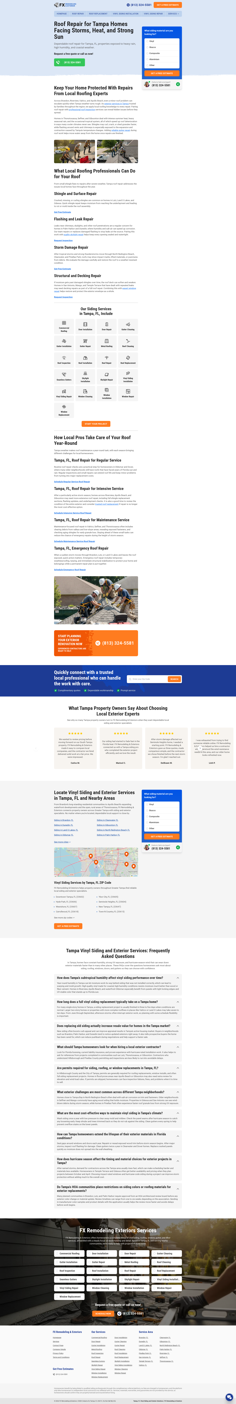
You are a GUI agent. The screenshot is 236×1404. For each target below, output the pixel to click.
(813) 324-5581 (72, 62)
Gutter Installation (98, 1345)
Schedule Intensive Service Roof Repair (72, 513)
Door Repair (95, 1341)
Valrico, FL (143, 1365)
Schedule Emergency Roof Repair (70, 569)
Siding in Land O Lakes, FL (66, 830)
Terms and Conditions (61, 1357)
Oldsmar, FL (143, 1349)
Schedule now (103, 1313)
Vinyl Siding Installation (126, 13)
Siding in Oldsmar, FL (63, 835)
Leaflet (135, 876)
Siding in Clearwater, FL (107, 820)
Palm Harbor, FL (166, 1349)
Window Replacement (99, 1377)
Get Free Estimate (62, 212)
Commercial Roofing (99, 1338)
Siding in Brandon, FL (63, 820)
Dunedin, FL (143, 1341)
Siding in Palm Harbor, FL (108, 835)
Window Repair (120, 1373)
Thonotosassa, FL (166, 1361)
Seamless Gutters (98, 1361)
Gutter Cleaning (120, 1341)
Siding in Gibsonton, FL (107, 825)
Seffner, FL (164, 1357)
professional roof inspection (82, 109)
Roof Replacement (98, 13)
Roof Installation (121, 1353)
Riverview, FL (165, 1353)
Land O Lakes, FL (145, 1345)
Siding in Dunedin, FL (63, 825)
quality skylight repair (73, 234)
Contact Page (58, 1345)
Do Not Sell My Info (109, 1401)
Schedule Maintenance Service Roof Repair (74, 541)
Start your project (96, 424)
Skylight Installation (122, 1361)
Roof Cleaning (120, 1349)
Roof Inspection (97, 1353)
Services (172, 13)
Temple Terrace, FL (146, 1361)
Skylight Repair (97, 1365)
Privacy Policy (58, 1353)
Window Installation (99, 1373)
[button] (126, 864)
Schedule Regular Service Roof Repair (72, 481)
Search (174, 679)
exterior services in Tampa (116, 103)
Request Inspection (63, 240)
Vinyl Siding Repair (153, 13)
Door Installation (121, 1338)
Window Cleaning (121, 1369)
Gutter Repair (120, 1345)
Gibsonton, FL (165, 1341)
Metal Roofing (96, 1349)
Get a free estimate (168, 5)
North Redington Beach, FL (170, 1345)
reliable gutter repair (120, 130)
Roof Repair (78, 13)
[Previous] (35, 748)
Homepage (62, 13)
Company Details (59, 1349)
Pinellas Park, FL (145, 1353)
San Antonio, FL (145, 1357)
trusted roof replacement (106, 504)
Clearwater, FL (165, 1338)
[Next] (200, 748)
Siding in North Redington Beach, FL (113, 830)
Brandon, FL (143, 1338)
